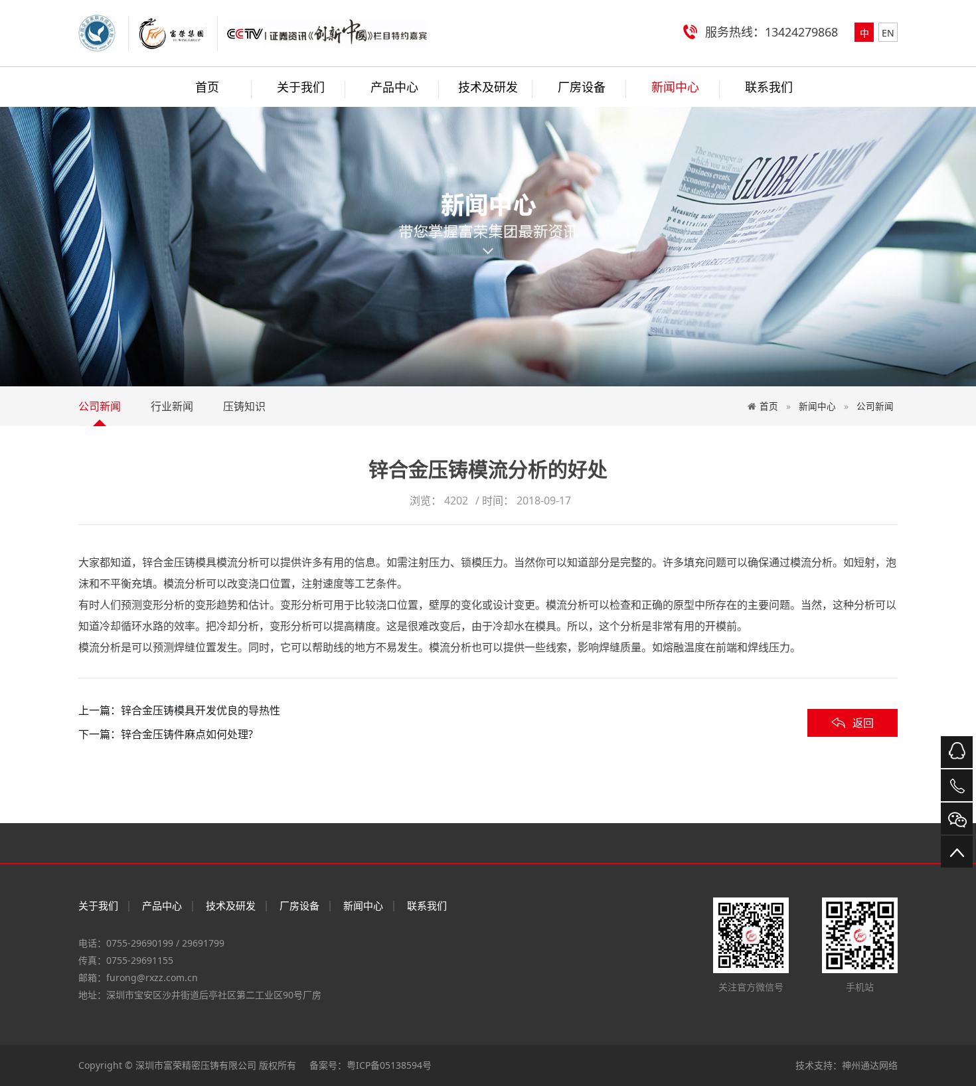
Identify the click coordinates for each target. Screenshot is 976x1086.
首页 (769, 406)
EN (888, 33)
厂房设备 (582, 87)
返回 (863, 723)
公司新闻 (99, 406)
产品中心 (394, 87)
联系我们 (769, 87)
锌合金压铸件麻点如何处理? (187, 734)
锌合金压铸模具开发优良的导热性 (200, 710)
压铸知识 (244, 406)
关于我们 (301, 87)
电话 (957, 785)
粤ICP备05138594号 (389, 1065)
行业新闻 (172, 406)
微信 (957, 818)
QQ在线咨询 (957, 752)
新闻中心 (675, 87)
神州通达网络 (870, 1065)
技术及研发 (488, 87)
